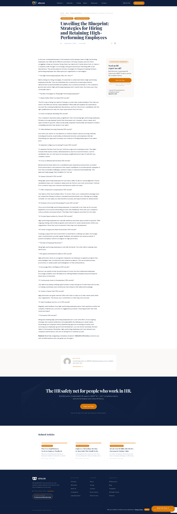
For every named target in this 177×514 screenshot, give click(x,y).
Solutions (59, 3)
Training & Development (82, 18)
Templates (112, 488)
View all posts (77, 366)
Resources (94, 3)
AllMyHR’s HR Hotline (82, 336)
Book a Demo (139, 3)
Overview (73, 481)
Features (111, 495)
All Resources (113, 481)
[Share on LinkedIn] (115, 43)
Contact (103, 3)
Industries (69, 3)
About (85, 3)
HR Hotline (74, 485)
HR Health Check (114, 492)
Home (62, 13)
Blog (67, 13)
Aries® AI (73, 488)
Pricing (79, 3)
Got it (147, 509)
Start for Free (126, 3)
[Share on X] (111, 43)
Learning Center (75, 495)
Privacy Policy (139, 509)
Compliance (74, 492)
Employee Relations (76, 13)
